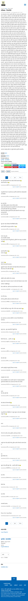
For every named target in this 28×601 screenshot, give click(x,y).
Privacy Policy (10, 597)
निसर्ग (6, 153)
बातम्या (20, 585)
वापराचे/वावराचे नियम (5, 592)
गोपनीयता (12, 592)
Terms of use (4, 597)
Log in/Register (4, 532)
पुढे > (15, 177)
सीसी (25, 585)
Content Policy (17, 597)
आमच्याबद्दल (16, 592)
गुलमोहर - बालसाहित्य (5, 160)
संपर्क (21, 592)
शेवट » (20, 177)
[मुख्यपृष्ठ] (3, 3)
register (8, 171)
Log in (3, 171)
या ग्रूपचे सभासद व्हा (5, 547)
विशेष (11, 585)
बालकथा (7, 156)
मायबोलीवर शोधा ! (4, 567)
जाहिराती (15, 585)
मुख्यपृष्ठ (6, 8)
